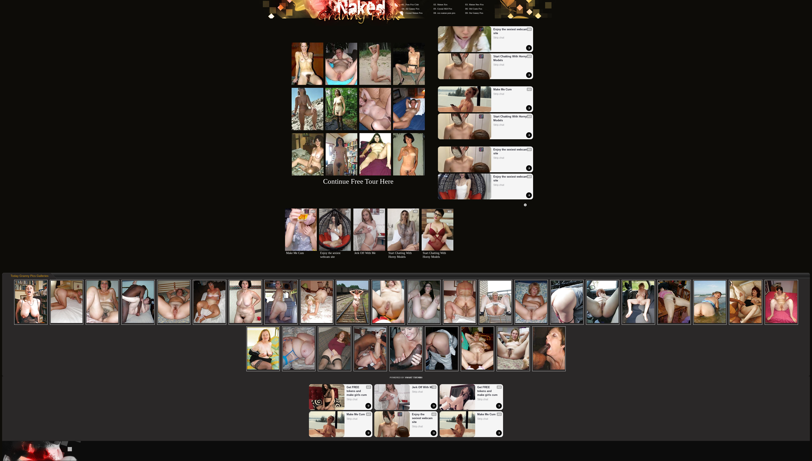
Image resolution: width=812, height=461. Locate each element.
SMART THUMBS (413, 377)
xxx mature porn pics (446, 13)
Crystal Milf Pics (444, 9)
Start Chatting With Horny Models (510, 58)
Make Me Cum (502, 89)
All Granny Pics (412, 9)
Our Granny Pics (476, 13)
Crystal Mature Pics (414, 13)
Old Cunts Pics (475, 9)
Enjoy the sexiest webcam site (510, 31)
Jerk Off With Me (365, 253)
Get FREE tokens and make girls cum (357, 391)
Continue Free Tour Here (358, 181)
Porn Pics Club (412, 4)
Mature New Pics (476, 4)
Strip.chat (498, 37)
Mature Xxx (442, 4)
